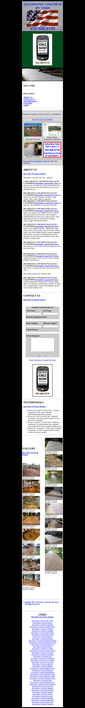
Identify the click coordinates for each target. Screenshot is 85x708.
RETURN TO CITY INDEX (42, 119)
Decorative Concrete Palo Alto (42, 702)
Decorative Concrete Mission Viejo (42, 668)
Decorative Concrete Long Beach (42, 658)
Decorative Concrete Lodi (42, 657)
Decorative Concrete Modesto (42, 670)
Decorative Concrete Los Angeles (42, 660)
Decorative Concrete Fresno (42, 623)
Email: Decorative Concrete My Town (42, 360)
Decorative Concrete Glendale (42, 631)
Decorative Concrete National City (42, 682)
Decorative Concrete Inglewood (42, 645)
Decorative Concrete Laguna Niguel (42, 651)
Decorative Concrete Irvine (42, 647)
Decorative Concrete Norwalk (42, 686)
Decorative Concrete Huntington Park (42, 643)
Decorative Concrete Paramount (42, 700)
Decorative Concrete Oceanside (42, 690)
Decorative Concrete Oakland (42, 688)
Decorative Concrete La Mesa (42, 649)
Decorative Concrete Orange (43, 694)
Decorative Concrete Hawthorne (42, 633)
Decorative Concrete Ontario (42, 692)
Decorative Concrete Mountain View (42, 678)
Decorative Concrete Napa (42, 680)
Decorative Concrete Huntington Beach (42, 641)
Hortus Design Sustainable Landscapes (36, 161)
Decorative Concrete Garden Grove (42, 627)
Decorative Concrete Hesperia (42, 639)
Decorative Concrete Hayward (42, 635)
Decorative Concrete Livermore (42, 655)
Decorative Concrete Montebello (42, 672)
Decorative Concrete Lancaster (42, 653)
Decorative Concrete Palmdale (42, 698)
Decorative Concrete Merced (42, 664)
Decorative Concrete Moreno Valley (42, 676)
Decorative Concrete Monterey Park (42, 674)
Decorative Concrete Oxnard (42, 696)
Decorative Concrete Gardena (42, 629)
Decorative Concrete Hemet (42, 637)
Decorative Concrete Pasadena (42, 704)
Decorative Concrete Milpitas (42, 666)
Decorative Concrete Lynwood (42, 662)
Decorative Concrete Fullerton (42, 625)
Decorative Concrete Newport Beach (42, 684)
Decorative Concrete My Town (46, 183)
